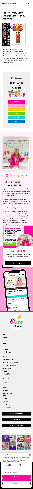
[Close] (31, 224)
